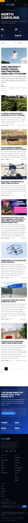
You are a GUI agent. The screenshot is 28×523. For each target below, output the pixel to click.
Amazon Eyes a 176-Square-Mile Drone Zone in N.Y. (13, 261)
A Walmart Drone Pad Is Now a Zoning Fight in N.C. (13, 301)
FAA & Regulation (19, 467)
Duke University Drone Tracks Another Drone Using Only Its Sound (13, 70)
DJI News (17, 460)
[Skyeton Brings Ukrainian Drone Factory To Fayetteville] (14, 137)
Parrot (2, 465)
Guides (16, 465)
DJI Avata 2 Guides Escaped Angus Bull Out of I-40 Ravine (13, 114)
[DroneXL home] (10, 4)
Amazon (3, 467)
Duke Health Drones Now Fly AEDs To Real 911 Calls (12, 182)
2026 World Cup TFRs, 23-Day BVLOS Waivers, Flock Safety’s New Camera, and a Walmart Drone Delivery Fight (13, 220)
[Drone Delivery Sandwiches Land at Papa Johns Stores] (14, 331)
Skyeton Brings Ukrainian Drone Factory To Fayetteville (13, 148)
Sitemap (13, 520)
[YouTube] (10, 451)
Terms (8, 520)
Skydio (2, 462)
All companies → (4, 472)
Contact (3, 488)
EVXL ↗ (3, 496)
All (3, 42)
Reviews (17, 477)
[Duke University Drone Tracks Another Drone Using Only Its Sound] (14, 56)
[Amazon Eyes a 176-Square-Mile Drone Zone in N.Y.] (14, 250)
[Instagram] (14, 451)
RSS (18, 520)
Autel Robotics (4, 460)
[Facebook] (6, 451)
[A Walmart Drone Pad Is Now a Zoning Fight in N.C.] (14, 290)
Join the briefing (8, 413)
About (2, 486)
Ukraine (16, 472)
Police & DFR (17, 470)
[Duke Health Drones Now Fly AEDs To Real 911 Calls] (14, 171)
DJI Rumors (17, 462)
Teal (2, 470)
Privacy (3, 520)
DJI (2, 457)
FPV (16, 475)
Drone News (17, 457)
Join (24, 506)
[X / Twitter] (2, 451)
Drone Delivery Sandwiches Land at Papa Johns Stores (12, 342)
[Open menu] (2, 4)
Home (2, 10)
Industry (17, 480)
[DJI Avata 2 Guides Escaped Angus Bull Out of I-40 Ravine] (14, 103)
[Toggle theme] (25, 4)
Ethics (2, 493)
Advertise (3, 491)
